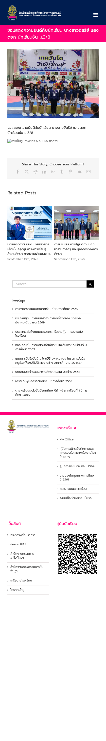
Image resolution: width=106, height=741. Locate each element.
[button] (11, 233)
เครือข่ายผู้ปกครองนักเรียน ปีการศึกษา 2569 (43, 381)
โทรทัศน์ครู (17, 590)
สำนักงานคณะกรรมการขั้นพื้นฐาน (26, 569)
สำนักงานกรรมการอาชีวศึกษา (22, 556)
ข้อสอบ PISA (18, 544)
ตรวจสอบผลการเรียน (73, 489)
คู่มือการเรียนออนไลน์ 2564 (77, 466)
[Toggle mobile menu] (96, 14)
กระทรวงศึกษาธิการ (22, 535)
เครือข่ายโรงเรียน (21, 581)
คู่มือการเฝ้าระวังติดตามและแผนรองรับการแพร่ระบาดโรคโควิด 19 (78, 453)
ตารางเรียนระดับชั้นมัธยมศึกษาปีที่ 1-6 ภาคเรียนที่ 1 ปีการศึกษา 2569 (51, 392)
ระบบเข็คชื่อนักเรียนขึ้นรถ (76, 498)
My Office (66, 439)
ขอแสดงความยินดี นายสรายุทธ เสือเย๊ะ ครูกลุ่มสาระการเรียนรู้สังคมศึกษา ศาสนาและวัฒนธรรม (29, 249)
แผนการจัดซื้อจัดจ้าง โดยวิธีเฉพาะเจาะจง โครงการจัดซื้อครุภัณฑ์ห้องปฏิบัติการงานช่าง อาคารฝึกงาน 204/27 (50, 360)
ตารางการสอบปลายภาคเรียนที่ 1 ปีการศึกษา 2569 (46, 309)
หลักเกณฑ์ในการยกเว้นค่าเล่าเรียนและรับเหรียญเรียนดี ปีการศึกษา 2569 (51, 347)
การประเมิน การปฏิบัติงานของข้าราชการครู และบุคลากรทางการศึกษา (76, 249)
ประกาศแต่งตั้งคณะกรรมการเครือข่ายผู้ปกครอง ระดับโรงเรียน (49, 334)
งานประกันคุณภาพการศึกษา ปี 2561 (77, 478)
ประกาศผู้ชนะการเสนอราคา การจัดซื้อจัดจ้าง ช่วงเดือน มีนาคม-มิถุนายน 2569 (49, 320)
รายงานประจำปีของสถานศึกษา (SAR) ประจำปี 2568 (47, 372)
